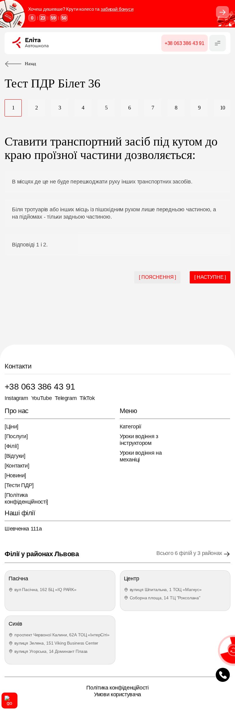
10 (222, 108)
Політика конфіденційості (117, 688)
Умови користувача (117, 694)
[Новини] (15, 475)
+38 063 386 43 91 (40, 386)
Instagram (16, 398)
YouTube (41, 398)
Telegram (65, 398)
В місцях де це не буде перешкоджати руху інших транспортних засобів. (102, 182)
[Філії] (11, 446)
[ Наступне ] (210, 277)
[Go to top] (9, 700)
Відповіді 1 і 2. (30, 245)
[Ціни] (11, 426)
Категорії (130, 426)
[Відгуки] (15, 456)
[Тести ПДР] (19, 485)
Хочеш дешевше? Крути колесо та (80, 9)
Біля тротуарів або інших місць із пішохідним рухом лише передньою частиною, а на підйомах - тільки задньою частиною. (114, 213)
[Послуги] (16, 436)
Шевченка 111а (23, 529)
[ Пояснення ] (157, 277)
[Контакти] (17, 466)
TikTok (87, 398)
